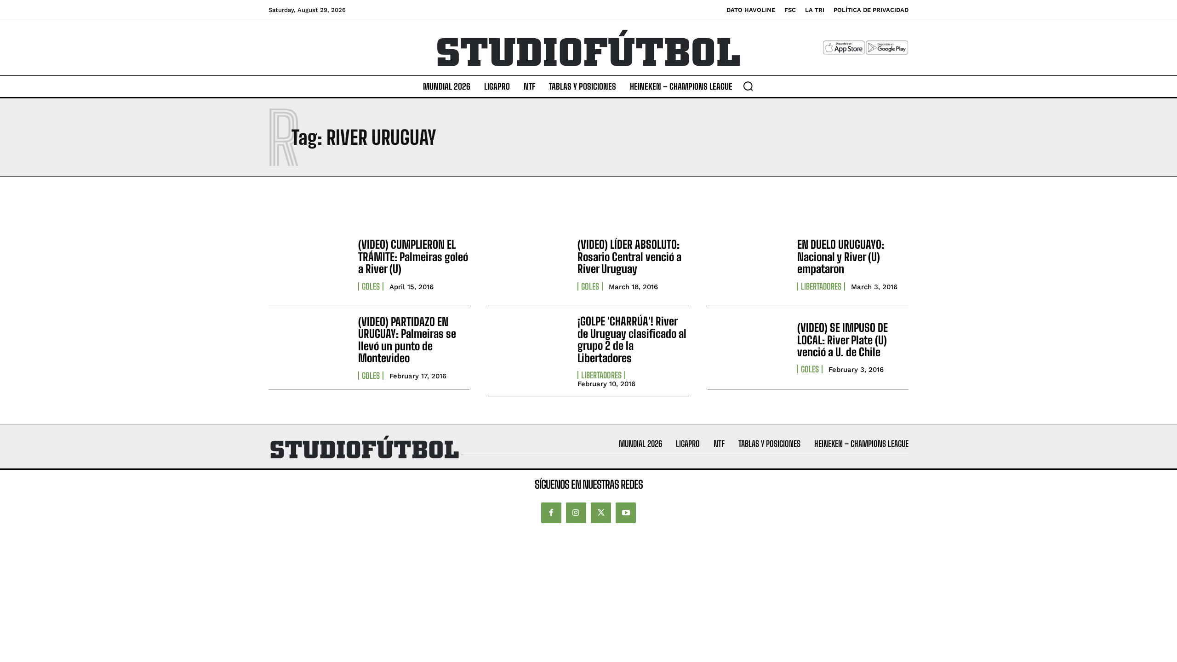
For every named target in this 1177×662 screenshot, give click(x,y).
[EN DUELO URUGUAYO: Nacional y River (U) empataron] (748, 264)
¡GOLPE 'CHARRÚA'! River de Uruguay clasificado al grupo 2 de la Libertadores (631, 339)
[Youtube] (626, 512)
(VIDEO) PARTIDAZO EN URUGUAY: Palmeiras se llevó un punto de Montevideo (407, 340)
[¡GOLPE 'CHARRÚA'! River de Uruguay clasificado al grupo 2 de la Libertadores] (528, 347)
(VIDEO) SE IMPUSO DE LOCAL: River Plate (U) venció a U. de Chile (842, 340)
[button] (748, 86)
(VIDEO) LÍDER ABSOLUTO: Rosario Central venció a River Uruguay (629, 256)
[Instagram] (576, 512)
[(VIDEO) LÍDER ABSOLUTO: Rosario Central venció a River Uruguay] (528, 264)
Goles (371, 286)
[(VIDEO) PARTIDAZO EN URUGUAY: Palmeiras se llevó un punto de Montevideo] (309, 347)
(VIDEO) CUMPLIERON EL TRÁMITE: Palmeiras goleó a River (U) (413, 256)
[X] (601, 512)
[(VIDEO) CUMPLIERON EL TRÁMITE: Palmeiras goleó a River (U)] (309, 264)
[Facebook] (551, 512)
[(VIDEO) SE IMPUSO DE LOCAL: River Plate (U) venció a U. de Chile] (748, 347)
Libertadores (821, 286)
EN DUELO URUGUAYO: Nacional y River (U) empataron (840, 256)
